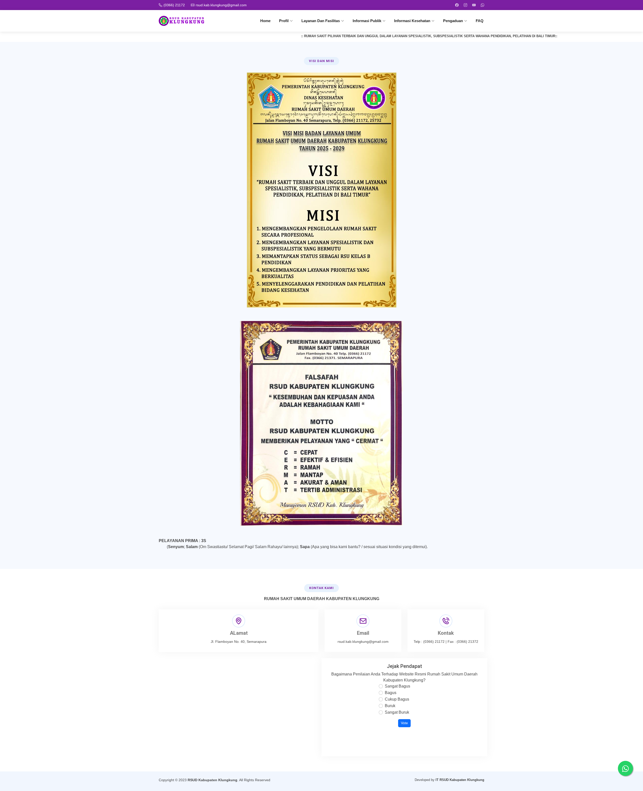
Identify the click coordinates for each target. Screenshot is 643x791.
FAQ (480, 21)
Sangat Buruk (397, 712)
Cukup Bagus (397, 699)
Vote (404, 723)
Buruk (390, 706)
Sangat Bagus (397, 686)
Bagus (390, 693)
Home (265, 21)
